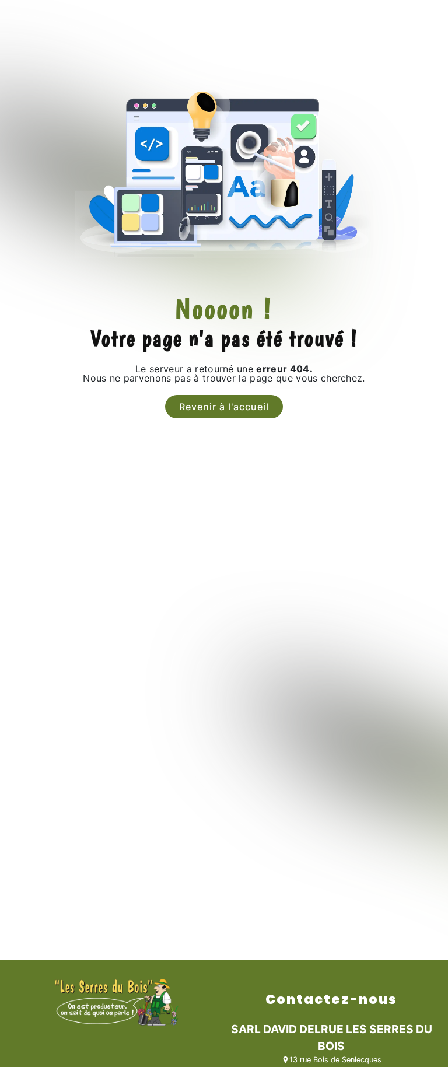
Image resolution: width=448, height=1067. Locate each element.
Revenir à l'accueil (224, 406)
